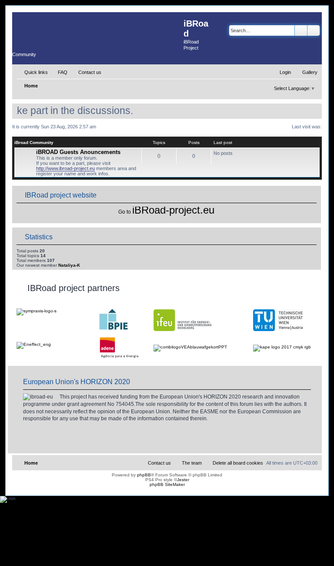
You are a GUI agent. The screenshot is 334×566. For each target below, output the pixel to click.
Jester (183, 479)
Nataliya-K (69, 265)
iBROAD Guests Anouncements (78, 152)
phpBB (144, 474)
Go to (124, 212)
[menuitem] (58, 72)
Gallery (309, 72)
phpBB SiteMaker (167, 484)
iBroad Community (33, 142)
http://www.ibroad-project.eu (65, 168)
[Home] (98, 29)
